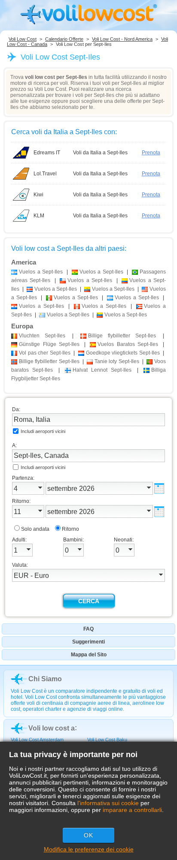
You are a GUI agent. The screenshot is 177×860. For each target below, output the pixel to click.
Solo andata (35, 529)
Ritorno (70, 529)
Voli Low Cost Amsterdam (37, 739)
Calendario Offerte (64, 39)
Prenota (151, 153)
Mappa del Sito (89, 655)
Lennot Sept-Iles (102, 370)
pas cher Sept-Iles (44, 353)
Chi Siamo (45, 679)
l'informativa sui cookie (108, 803)
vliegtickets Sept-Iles (123, 353)
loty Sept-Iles (117, 361)
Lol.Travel (45, 174)
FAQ (88, 629)
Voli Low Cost (23, 39)
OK (88, 835)
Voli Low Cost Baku (107, 739)
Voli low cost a (51, 728)
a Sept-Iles (41, 272)
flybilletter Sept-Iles (122, 336)
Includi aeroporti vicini (43, 431)
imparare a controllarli (132, 809)
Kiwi (38, 195)
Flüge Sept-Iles (49, 344)
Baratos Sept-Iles (128, 344)
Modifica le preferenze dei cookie (89, 849)
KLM (39, 216)
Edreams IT (47, 153)
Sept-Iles (42, 336)
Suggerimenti (88, 642)
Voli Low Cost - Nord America (122, 39)
